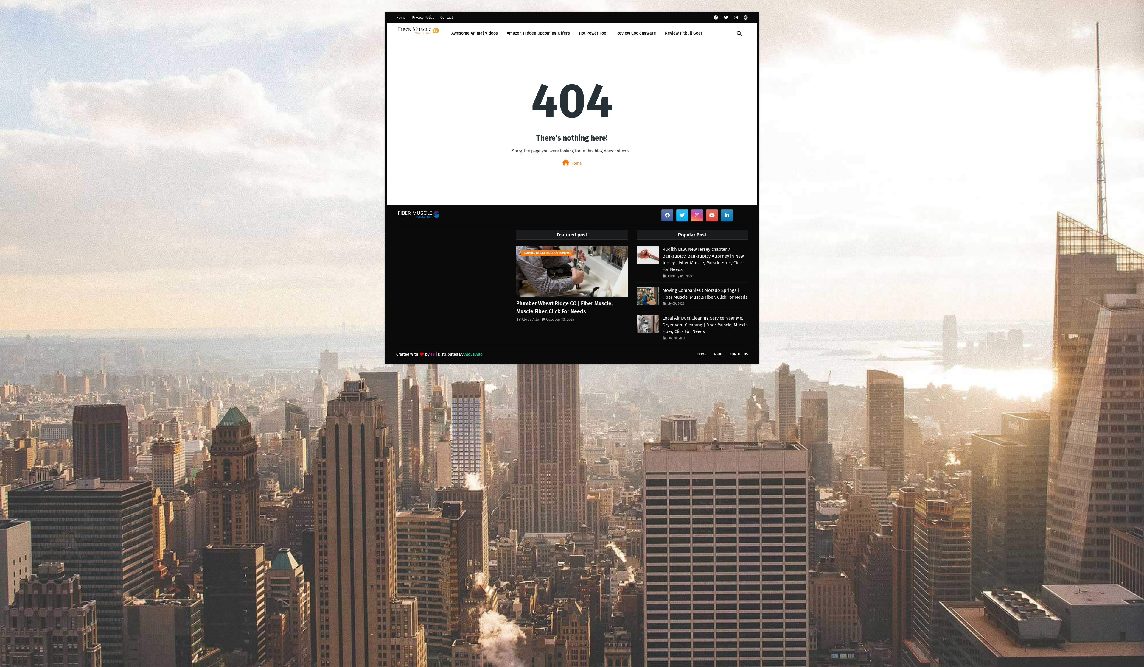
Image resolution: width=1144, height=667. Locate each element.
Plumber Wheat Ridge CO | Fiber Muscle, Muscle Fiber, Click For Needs (564, 307)
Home (401, 17)
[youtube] (712, 215)
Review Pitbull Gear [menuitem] (683, 33)
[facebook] (715, 18)
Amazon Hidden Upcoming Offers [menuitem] (538, 33)
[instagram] (736, 18)
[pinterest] (745, 18)
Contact (446, 17)
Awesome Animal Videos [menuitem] (474, 33)
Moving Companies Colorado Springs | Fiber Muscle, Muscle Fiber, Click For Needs (705, 294)
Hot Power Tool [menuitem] (593, 33)
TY (432, 354)
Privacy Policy (423, 17)
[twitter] (726, 18)
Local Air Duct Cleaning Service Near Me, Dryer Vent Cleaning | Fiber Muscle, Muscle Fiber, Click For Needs (705, 324)
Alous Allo (530, 319)
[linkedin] (727, 215)
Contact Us (739, 354)
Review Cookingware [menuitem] (636, 33)
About (719, 354)
